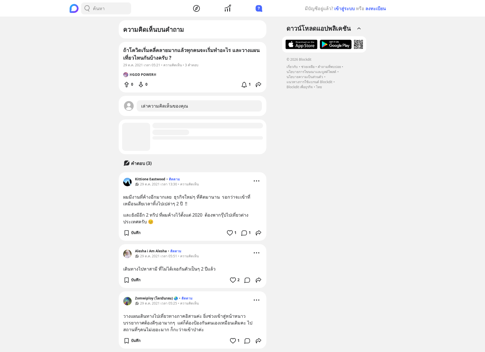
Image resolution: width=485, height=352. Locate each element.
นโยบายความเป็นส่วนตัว (305, 76)
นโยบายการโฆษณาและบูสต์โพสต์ (311, 71)
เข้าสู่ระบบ (344, 8)
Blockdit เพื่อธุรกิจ (300, 87)
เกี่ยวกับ (292, 66)
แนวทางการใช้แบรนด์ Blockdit (309, 82)
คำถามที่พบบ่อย (329, 66)
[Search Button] (87, 8)
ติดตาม (174, 179)
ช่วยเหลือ (308, 66)
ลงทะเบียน (375, 8)
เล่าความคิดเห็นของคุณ (164, 106)
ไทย (319, 87)
